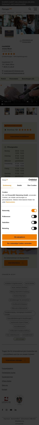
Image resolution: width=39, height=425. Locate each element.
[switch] (34, 216)
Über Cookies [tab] (32, 185)
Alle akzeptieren (19, 237)
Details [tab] (19, 185)
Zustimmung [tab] (7, 185)
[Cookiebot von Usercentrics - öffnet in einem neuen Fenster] (28, 180)
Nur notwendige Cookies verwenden (19, 243)
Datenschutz (10, 202)
